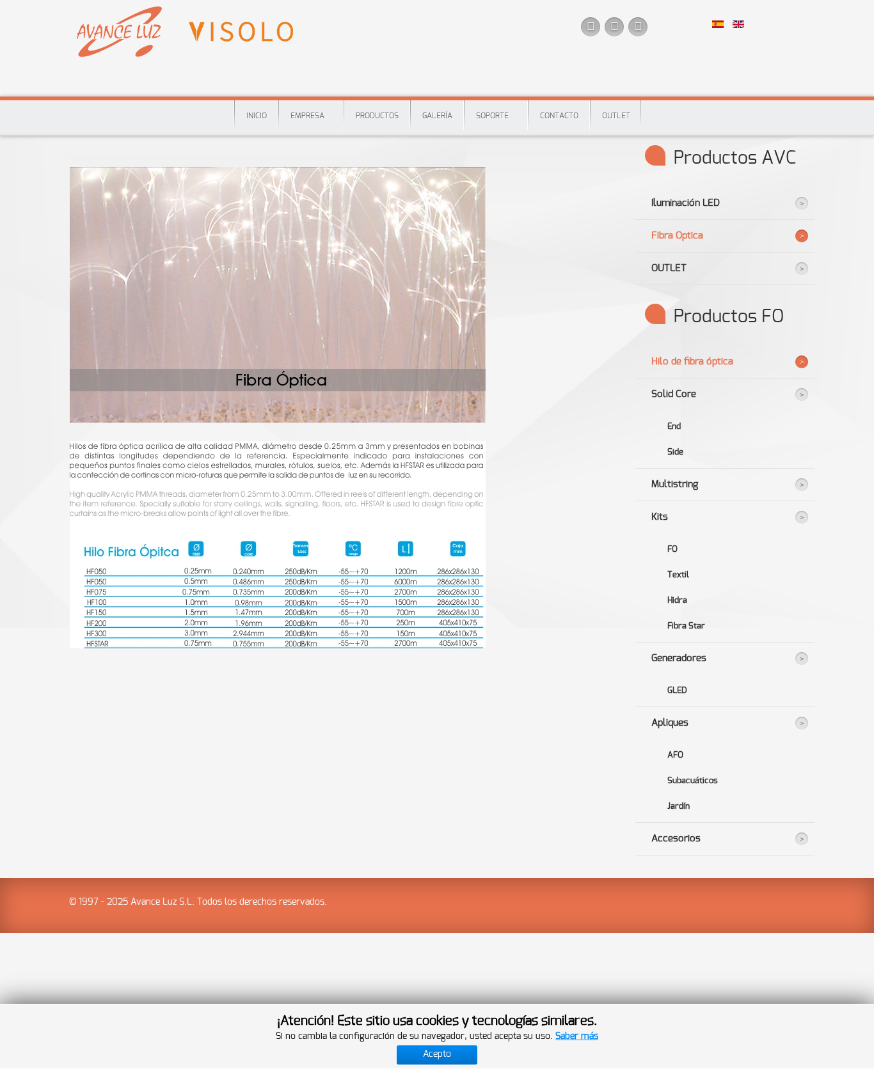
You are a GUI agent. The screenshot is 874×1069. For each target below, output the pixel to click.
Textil (678, 574)
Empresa (307, 116)
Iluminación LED (685, 203)
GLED (677, 690)
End (674, 426)
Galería (437, 116)
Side (675, 452)
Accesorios (676, 838)
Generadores (678, 658)
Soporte (492, 116)
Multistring (674, 484)
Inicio (256, 116)
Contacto (559, 116)
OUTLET (669, 268)
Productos (377, 116)
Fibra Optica (677, 235)
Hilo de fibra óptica (692, 361)
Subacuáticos (692, 780)
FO (672, 549)
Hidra (677, 600)
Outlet (616, 116)
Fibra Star (686, 625)
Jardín (678, 806)
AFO (675, 755)
